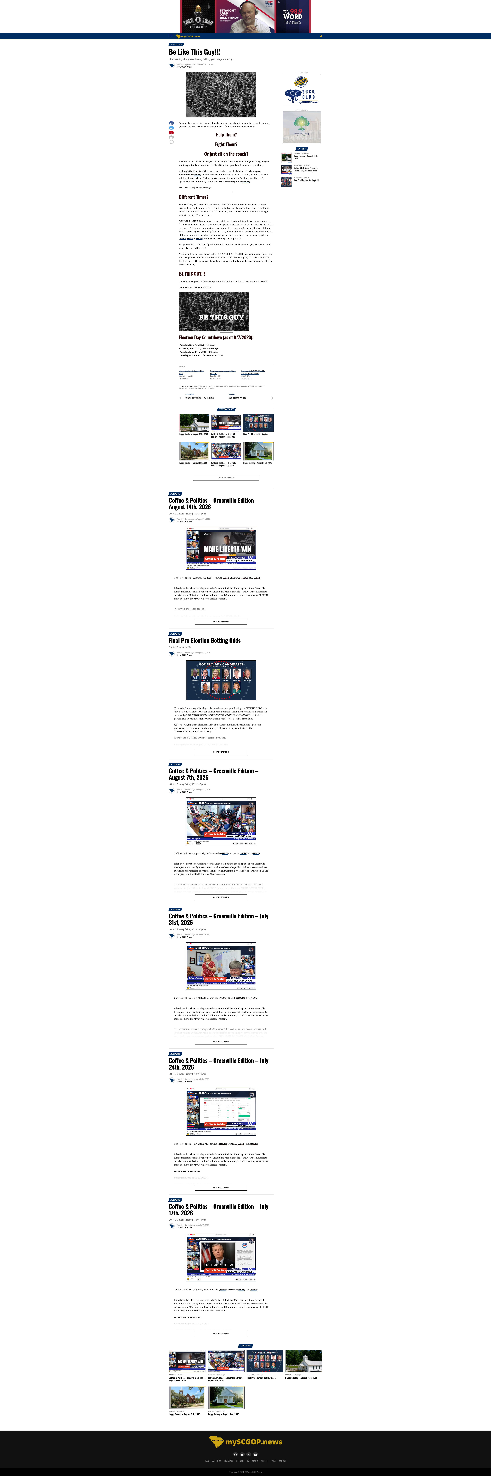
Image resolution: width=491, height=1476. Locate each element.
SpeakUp (193, 388)
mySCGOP (260, 386)
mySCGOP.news (185, 67)
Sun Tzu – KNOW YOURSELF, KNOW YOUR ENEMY (253, 372)
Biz (248, 1460)
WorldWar (204, 388)
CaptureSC (200, 386)
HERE (197, 174)
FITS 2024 (240, 1460)
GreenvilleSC (248, 386)
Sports (255, 1460)
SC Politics (216, 1460)
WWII (213, 388)
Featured (211, 386)
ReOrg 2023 (228, 1460)
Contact (282, 1460)
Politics (183, 388)
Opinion (264, 1460)
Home (207, 1460)
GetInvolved (222, 386)
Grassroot (235, 386)
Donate (273, 1460)
